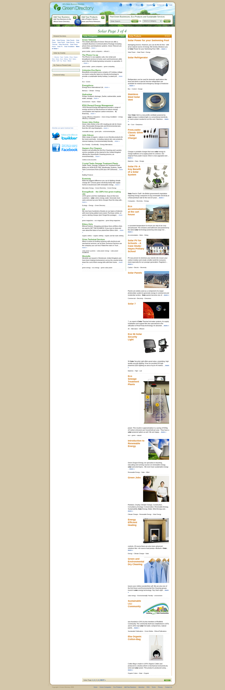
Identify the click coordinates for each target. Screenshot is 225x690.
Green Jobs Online (90, 122)
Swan (64, 61)
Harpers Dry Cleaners (92, 148)
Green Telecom (89, 40)
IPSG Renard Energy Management (97, 105)
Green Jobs (134, 477)
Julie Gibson (88, 135)
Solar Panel (61, 42)
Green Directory (69, 7)
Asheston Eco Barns (91, 70)
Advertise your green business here (62, 128)
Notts (74, 59)
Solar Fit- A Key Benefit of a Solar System (134, 170)
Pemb (53, 61)
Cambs (66, 57)
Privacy (160, 687)
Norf (70, 59)
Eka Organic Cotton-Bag (135, 638)
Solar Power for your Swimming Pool (148, 40)
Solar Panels (135, 273)
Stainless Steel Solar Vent (134, 97)
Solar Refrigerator (138, 57)
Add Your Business (130, 687)
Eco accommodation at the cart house (137, 210)
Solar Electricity (63, 44)
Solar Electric (70, 42)
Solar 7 (132, 303)
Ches (71, 57)
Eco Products (117, 687)
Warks (69, 61)
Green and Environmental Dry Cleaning (136, 562)
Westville (86, 256)
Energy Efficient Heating (132, 522)
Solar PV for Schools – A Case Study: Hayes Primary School (136, 246)
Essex (75, 57)
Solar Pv (60, 46)
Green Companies (105, 687)
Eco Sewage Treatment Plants (133, 380)
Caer (61, 57)
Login (170, 5)
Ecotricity (86, 178)
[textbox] (66, 70)
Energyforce (87, 85)
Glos (53, 59)
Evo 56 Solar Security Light (135, 337)
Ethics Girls (87, 224)
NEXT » (103, 680)
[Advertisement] (65, 88)
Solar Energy (61, 40)
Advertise (149, 5)
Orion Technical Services (93, 239)
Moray (66, 59)
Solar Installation (69, 46)
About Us (139, 5)
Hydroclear (87, 94)
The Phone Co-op (90, 55)
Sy (61, 61)
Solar (53, 40)
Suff (58, 61)
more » (93, 48)
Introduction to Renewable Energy (136, 443)
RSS (148, 687)
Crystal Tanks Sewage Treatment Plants (100, 163)
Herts (57, 59)
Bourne (57, 57)
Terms (154, 687)
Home (128, 5)
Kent (61, 59)
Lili (83, 209)
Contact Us (160, 5)
